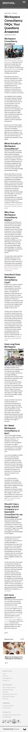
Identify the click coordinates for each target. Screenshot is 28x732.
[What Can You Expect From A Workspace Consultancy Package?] (14, 648)
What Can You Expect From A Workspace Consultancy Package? (14, 657)
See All (22, 639)
